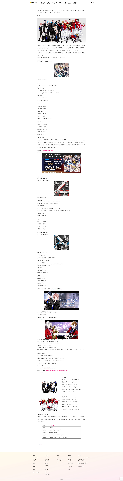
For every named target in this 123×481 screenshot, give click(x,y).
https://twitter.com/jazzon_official (47, 150)
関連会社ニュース (47, 474)
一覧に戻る (40, 444)
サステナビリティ (70, 463)
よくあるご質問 (70, 466)
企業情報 (34, 455)
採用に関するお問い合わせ (81, 459)
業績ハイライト (70, 459)
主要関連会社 (34, 469)
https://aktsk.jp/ (51, 425)
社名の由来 (34, 466)
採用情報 (58, 455)
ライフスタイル (47, 460)
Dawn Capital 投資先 (48, 466)
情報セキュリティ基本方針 (36, 472)
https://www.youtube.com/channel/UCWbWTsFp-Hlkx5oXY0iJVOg (57, 370)
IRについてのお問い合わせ (81, 460)
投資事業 (46, 463)
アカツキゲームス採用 (59, 459)
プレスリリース (47, 471)
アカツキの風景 (59, 460)
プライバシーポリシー (35, 470)
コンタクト (80, 455)
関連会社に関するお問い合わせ (82, 463)
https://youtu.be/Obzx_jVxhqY (56, 289)
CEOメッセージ (35, 459)
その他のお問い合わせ (81, 466)
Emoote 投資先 (47, 465)
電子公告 (69, 469)
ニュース (46, 469)
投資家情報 (69, 455)
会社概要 (34, 460)
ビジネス (46, 455)
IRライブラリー (70, 460)
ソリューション (47, 459)
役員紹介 (34, 463)
